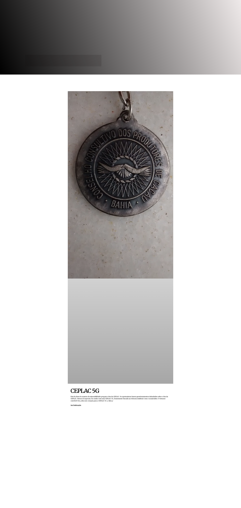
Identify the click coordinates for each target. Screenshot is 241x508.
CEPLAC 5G (85, 390)
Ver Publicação (76, 405)
